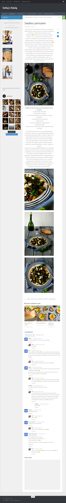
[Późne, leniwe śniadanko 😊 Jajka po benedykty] (18, 121)
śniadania (4, 14)
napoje (39, 14)
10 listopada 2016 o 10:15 (37, 338)
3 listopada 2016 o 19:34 (39, 361)
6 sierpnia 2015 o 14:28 (38, 385)
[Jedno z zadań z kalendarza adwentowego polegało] (18, 127)
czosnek (28, 299)
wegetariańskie (48, 17)
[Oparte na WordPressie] (6, 500)
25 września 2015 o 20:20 (37, 367)
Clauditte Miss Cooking (32, 433)
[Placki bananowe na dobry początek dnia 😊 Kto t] (18, 102)
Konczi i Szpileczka (31, 421)
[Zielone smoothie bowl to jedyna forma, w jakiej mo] (11, 114)
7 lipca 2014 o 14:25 (38, 427)
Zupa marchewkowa (41, 323)
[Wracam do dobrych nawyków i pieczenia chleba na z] (18, 114)
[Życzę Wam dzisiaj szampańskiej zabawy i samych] (5, 127)
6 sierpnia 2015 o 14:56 (39, 391)
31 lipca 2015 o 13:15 (39, 416)
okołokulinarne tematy (49, 14)
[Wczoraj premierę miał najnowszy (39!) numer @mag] (5, 114)
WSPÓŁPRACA (16, 1)
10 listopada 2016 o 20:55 (39, 344)
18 (59, 17)
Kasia (28, 26)
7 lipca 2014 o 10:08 (40, 421)
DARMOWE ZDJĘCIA (26, 1)
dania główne (12, 14)
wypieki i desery (21, 14)
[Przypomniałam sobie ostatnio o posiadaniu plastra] (5, 121)
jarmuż (32, 299)
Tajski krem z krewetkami (51, 324)
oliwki (36, 299)
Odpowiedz (30, 342)
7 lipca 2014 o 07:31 (42, 433)
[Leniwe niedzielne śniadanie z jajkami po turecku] (18, 108)
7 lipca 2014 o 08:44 (38, 448)
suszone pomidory (52, 299)
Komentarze (30, 335)
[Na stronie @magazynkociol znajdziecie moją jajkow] (5, 108)
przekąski (35, 17)
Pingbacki (40, 335)
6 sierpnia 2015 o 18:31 (44, 404)
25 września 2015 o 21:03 (39, 378)
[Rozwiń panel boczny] (63, 17)
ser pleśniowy (40, 299)
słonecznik (46, 299)
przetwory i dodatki (31, 14)
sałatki (41, 17)
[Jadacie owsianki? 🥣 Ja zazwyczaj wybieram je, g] (11, 121)
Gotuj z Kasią (10, 8)
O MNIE (3, 1)
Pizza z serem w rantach (28, 324)
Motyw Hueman (17, 500)
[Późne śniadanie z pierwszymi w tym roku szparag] (11, 108)
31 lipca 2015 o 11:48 (37, 410)
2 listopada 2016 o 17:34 (36, 350)
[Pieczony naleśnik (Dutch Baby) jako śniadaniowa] (11, 102)
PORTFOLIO (9, 1)
